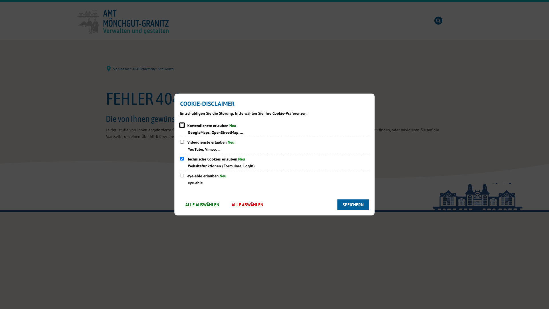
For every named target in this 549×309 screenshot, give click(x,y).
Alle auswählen (202, 204)
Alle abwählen (247, 204)
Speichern (353, 204)
